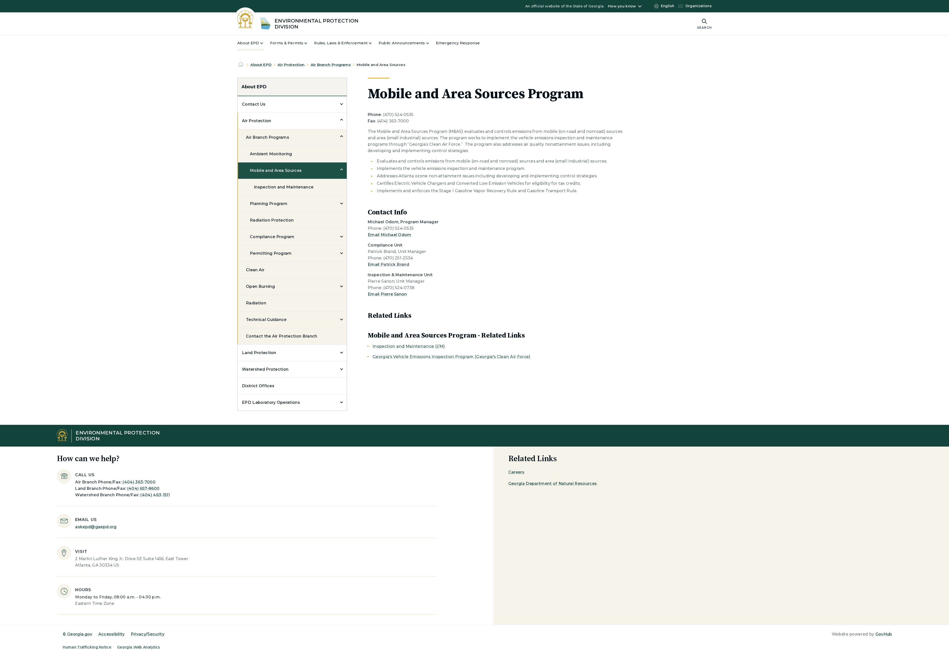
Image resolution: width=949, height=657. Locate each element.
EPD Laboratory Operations (271, 402)
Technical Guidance (266, 319)
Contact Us (253, 104)
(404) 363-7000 (139, 482)
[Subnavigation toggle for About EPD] (264, 43)
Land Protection (259, 352)
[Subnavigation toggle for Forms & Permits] (308, 43)
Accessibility (111, 634)
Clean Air (255, 270)
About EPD (260, 64)
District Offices (258, 386)
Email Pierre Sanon (387, 294)
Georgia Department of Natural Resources (552, 483)
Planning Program (268, 203)
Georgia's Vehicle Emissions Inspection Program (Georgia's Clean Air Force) (452, 356)
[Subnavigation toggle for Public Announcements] (430, 43)
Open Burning (260, 286)
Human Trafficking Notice (87, 647)
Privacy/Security (147, 634)
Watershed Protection (265, 369)
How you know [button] (622, 6)
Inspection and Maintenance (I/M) (409, 346)
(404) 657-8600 (143, 488)
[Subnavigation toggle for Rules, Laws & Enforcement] (373, 43)
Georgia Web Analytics (138, 647)
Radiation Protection (272, 220)
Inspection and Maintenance (283, 187)
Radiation (256, 303)
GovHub (883, 634)
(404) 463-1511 (155, 495)
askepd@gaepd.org (95, 526)
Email (388, 264)
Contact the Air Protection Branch (281, 336)
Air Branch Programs (331, 64)
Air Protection (291, 64)
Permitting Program (271, 253)
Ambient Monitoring (271, 154)
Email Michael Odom (389, 234)
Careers (516, 472)
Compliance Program (272, 236)
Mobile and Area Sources (276, 170)
